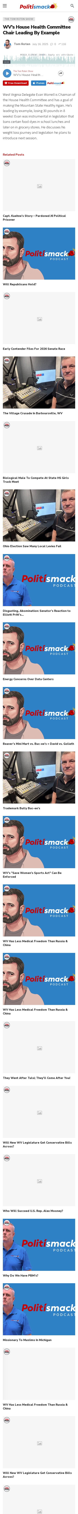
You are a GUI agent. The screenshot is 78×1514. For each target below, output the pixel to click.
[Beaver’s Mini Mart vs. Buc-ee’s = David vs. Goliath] (39, 713)
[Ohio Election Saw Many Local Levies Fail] (39, 515)
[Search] (72, 6)
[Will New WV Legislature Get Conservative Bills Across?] (39, 1112)
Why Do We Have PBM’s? (20, 1275)
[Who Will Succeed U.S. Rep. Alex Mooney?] (39, 1180)
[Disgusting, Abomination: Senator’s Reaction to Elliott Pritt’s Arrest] (39, 580)
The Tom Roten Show (19, 19)
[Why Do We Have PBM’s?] (39, 1245)
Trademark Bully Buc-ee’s (21, 808)
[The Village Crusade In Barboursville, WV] (39, 382)
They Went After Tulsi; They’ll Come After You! (36, 1078)
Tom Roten (22, 44)
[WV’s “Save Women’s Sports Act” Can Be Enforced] (39, 842)
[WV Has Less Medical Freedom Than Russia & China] (39, 910)
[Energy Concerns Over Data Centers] (39, 648)
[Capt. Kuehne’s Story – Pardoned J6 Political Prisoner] (39, 185)
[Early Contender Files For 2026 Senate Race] (39, 318)
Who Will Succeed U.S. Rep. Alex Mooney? (33, 1211)
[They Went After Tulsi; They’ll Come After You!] (39, 1047)
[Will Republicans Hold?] (39, 254)
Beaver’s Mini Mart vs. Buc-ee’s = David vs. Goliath (38, 744)
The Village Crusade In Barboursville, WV (32, 413)
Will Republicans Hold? (19, 284)
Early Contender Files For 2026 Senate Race (34, 349)
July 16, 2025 (40, 44)
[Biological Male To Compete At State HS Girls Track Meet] (39, 447)
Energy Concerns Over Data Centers (28, 679)
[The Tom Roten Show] (71, 19)
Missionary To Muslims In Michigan (27, 1340)
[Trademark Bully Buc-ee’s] (39, 777)
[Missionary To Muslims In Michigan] (39, 1309)
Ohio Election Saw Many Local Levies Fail (32, 546)
